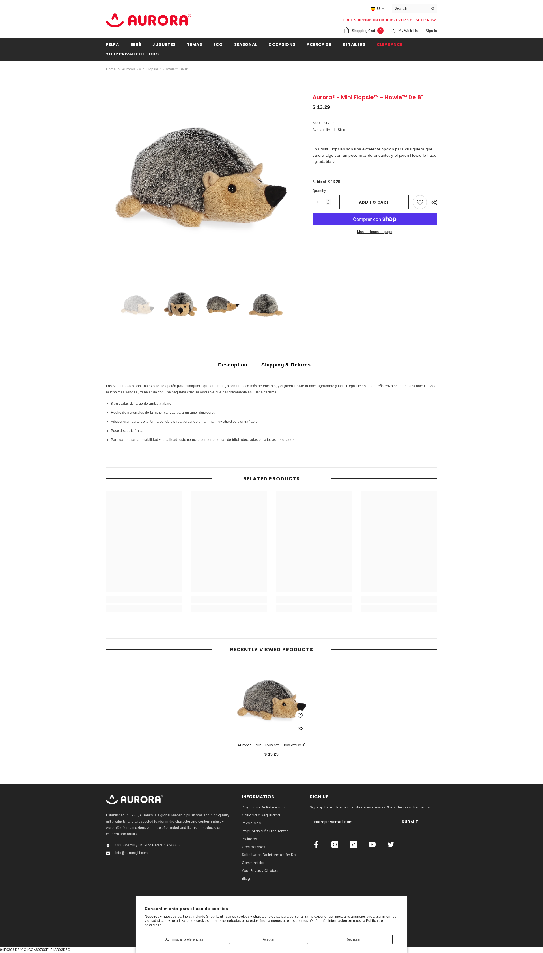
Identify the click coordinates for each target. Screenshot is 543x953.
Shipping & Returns (286, 365)
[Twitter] (390, 844)
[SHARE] (432, 202)
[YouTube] (372, 844)
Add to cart (374, 202)
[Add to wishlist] (420, 202)
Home (111, 69)
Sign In (431, 31)
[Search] (414, 8)
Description (232, 365)
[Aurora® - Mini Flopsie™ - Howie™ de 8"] (271, 699)
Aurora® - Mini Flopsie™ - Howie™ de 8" (271, 745)
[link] (144, 599)
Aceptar (269, 939)
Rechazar (353, 939)
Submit (410, 822)
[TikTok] (353, 844)
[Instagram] (334, 844)
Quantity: (320, 191)
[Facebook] (316, 844)
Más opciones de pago (374, 232)
